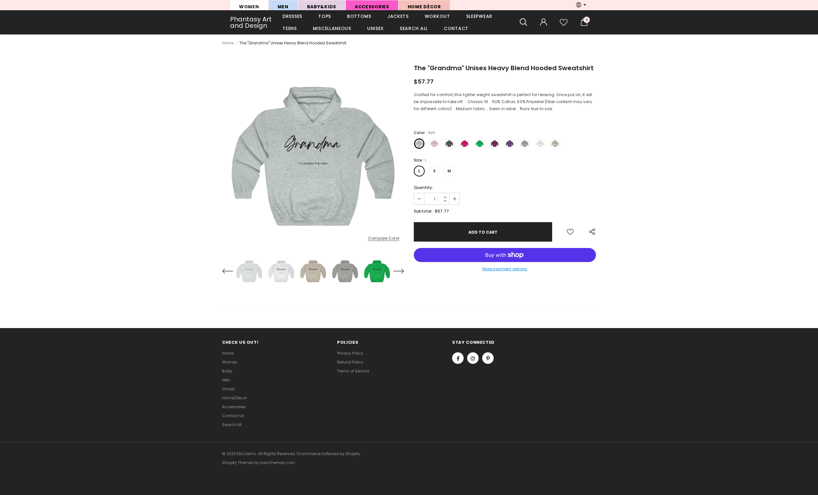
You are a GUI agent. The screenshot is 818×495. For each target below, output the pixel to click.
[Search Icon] (523, 22)
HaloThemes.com (277, 462)
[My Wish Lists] (563, 24)
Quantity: (423, 187)
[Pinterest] (488, 358)
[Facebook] (458, 358)
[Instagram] (473, 358)
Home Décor (424, 7)
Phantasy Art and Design (251, 22)
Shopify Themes (237, 462)
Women (249, 7)
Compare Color (383, 238)
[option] (313, 156)
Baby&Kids (321, 7)
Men (283, 7)
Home (228, 43)
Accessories (372, 7)
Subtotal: (423, 211)
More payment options (505, 269)
